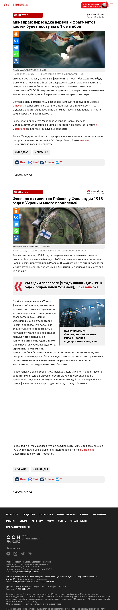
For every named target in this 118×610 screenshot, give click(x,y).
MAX (36, 162)
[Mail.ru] (16, 61)
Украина (21, 469)
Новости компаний (18, 527)
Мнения (10, 521)
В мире (84, 514)
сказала (85, 287)
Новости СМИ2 (22, 174)
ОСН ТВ (62, 521)
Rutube (49, 162)
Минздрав (22, 152)
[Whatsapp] (16, 54)
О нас (50, 521)
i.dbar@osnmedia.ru (21, 581)
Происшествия (66, 514)
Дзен (23, 162)
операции (42, 152)
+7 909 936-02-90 (46, 581)
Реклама (22, 392)
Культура (37, 521)
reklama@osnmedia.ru (39, 586)
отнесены (19, 105)
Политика (12, 514)
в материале (86, 449)
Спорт (23, 521)
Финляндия (41, 469)
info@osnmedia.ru (20, 572)
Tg (61, 162)
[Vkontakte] (16, 41)
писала (84, 140)
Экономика (46, 514)
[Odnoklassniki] (16, 34)
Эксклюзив (99, 514)
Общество (29, 514)
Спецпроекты (78, 521)
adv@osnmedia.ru (58, 586)
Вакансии (34, 572)
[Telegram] (16, 48)
